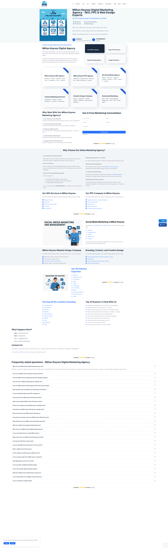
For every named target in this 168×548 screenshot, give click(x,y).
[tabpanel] (84, 369)
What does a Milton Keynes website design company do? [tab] (27, 472)
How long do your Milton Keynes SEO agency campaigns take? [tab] (28, 409)
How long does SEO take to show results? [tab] (23, 441)
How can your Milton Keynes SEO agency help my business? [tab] (28, 373)
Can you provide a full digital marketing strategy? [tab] (25, 464)
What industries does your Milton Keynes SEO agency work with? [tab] (29, 421)
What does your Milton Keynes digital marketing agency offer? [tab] (28, 366)
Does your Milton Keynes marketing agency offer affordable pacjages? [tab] (30, 377)
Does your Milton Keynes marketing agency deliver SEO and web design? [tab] (31, 385)
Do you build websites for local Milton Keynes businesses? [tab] (27, 476)
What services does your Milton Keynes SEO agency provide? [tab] (28, 437)
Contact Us (21, 352)
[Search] (73, 3)
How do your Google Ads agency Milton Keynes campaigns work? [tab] (29, 405)
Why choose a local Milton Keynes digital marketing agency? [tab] (28, 429)
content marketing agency (94, 253)
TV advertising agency (116, 174)
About (119, 3)
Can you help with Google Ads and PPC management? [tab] (26, 393)
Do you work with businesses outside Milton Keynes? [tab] (26, 433)
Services (78, 3)
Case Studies (108, 3)
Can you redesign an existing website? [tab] (22, 480)
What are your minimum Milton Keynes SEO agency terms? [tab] (27, 401)
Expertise (100, 3)
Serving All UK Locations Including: (59, 302)
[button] (104, 144)
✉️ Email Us (163, 224)
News (115, 3)
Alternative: (85, 134)
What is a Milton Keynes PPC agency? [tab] (22, 449)
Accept (6, 543)
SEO (83, 3)
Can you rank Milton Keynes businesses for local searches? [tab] (28, 445)
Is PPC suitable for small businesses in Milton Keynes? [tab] (26, 453)
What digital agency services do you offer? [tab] (23, 461)
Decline (12, 543)
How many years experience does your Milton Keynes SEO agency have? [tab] (31, 417)
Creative (93, 3)
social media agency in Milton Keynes (101, 225)
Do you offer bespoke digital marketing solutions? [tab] (25, 468)
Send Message (104, 132)
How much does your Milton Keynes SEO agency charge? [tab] (27, 397)
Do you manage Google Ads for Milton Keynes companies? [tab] (27, 457)
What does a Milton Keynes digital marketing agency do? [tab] (27, 425)
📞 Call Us (162, 221)
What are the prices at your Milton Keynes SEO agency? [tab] (26, 413)
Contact (124, 3)
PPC (88, 3)
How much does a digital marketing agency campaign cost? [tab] (27, 381)
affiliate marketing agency (111, 166)
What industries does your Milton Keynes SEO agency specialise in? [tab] (30, 389)
